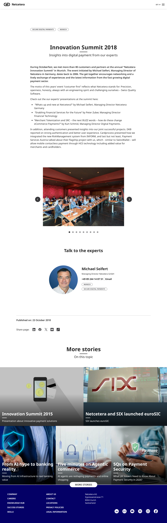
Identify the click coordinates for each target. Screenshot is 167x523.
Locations (51, 503)
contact (50, 498)
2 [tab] (73, 232)
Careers (11, 498)
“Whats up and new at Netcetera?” (54, 104)
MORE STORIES (83, 484)
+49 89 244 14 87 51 (92, 279)
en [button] (157, 4)
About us (51, 494)
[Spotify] (140, 511)
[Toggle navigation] (163, 4)
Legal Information (56, 511)
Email (108, 279)
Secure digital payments (43, 29)
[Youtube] (132, 511)
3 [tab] (76, 232)
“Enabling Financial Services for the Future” (58, 112)
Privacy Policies (55, 507)
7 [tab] (90, 232)
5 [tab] (83, 232)
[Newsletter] (124, 511)
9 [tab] (97, 232)
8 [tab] (94, 232)
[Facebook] (156, 511)
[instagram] (148, 511)
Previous (37, 199)
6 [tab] (87, 232)
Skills (10, 511)
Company (12, 494)
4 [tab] (80, 232)
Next (129, 199)
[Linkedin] (117, 511)
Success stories (15, 507)
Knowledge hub (15, 503)
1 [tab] (69, 232)
